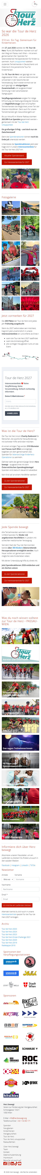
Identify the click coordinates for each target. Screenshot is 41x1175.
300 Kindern (17, 548)
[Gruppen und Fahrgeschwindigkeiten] (20, 689)
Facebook (6, 865)
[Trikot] (20, 725)
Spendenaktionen (17, 136)
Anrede (5, 875)
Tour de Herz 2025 (9, 929)
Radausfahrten (9, 1142)
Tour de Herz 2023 (9, 934)
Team (5, 1149)
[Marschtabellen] (20, 813)
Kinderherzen (8, 1131)
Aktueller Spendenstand (14, 155)
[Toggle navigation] (5, 4)
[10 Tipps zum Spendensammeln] (20, 760)
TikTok (32, 865)
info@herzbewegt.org (18, 1118)
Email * (5, 894)
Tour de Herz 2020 (9, 940)
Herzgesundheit (9, 1133)
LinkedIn (24, 865)
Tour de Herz (8, 1136)
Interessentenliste (26, 147)
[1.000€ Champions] (20, 831)
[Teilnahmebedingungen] (20, 671)
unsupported (20, 61)
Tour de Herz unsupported (14, 1139)
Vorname (18, 875)
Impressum (8, 1157)
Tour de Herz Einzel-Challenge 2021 (16, 937)
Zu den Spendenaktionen (14, 480)
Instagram (15, 865)
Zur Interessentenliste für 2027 (16, 162)
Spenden (7, 1125)
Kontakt (6, 1152)
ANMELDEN (12, 413)
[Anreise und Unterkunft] (20, 653)
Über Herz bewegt (10, 1146)
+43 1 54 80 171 (23, 1121)
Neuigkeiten (8, 1128)
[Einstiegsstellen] (20, 707)
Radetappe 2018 (8, 945)
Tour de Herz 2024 (9, 931)
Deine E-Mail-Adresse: (14, 396)
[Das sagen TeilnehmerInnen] (20, 742)
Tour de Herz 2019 (9, 942)
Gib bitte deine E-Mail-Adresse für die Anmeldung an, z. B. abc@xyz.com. (20, 407)
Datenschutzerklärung (12, 1155)
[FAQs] (20, 636)
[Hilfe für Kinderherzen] (20, 778)
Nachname (6, 885)
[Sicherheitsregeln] (20, 796)
